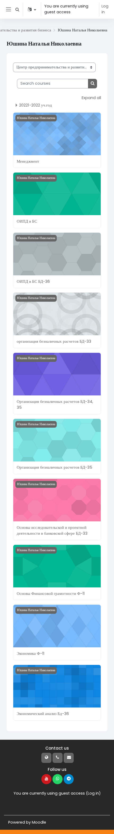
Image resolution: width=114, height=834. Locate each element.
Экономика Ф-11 (30, 653)
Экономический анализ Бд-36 (43, 713)
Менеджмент (28, 161)
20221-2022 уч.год (35, 105)
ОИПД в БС (27, 221)
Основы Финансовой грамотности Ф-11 (51, 593)
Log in (105, 9)
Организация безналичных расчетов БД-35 (54, 467)
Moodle (39, 822)
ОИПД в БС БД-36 (33, 281)
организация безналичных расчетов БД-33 (54, 341)
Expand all (91, 97)
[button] (17, 9)
